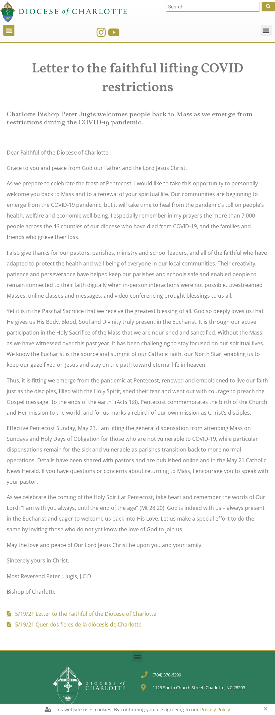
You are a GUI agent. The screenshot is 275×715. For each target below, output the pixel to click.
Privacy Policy (215, 709)
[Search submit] (268, 6)
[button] (8, 30)
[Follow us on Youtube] (114, 32)
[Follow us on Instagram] (101, 32)
